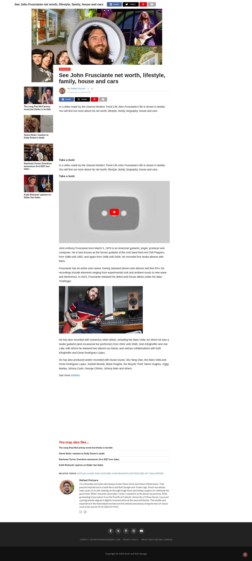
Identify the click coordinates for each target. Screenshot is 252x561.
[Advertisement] (114, 136)
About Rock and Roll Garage (156, 540)
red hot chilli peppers (152, 473)
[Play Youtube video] (114, 212)
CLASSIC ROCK (93, 473)
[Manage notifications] (245, 554)
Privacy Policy (131, 540)
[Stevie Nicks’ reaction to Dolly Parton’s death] (38, 131)
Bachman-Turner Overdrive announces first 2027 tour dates (38, 166)
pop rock (134, 473)
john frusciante (120, 473)
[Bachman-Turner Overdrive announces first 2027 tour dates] (38, 160)
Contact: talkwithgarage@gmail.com (100, 540)
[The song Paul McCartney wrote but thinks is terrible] (38, 103)
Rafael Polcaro (78, 88)
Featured (106, 473)
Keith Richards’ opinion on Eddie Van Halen (37, 196)
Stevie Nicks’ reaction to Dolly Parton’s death (36, 136)
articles (81, 473)
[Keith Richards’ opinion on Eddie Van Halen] (38, 191)
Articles (75, 375)
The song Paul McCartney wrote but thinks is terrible (37, 107)
